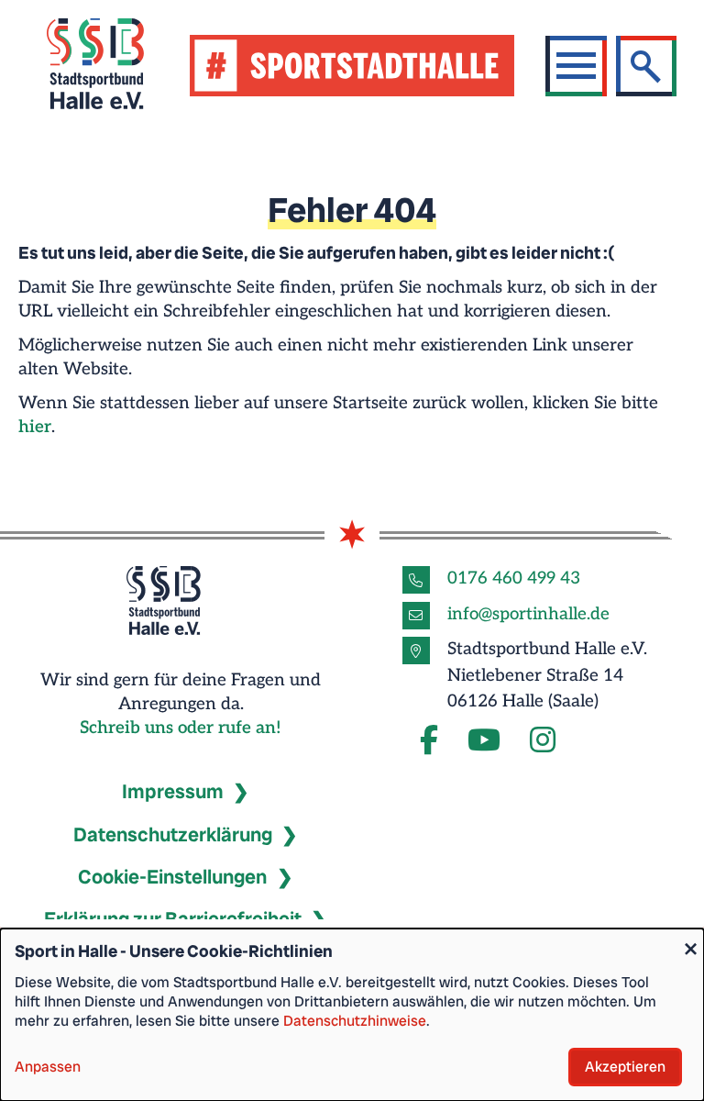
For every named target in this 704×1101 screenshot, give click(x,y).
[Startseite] (118, 66)
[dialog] (352, 1015)
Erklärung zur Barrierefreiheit (173, 919)
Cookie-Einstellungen (172, 877)
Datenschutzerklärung (172, 835)
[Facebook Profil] (429, 741)
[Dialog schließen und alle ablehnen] (690, 940)
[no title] (484, 741)
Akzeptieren (625, 1066)
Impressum (173, 792)
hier (34, 427)
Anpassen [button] (48, 1066)
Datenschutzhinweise (354, 1020)
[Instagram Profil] (543, 741)
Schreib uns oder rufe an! (180, 728)
